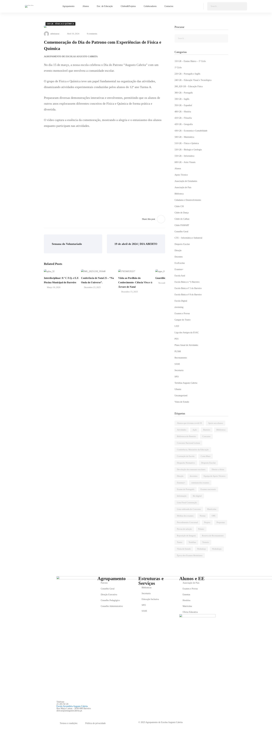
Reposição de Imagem (186, 535)
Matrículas (211, 509)
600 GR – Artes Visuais (185, 162)
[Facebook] (57, 714)
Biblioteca (179, 194)
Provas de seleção (184, 529)
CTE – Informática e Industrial (188, 238)
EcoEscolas (180, 263)
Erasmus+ (179, 269)
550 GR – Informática (184, 156)
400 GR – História (183, 111)
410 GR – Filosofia (183, 118)
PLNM (178, 351)
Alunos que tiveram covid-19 (189, 423)
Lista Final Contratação (187, 502)
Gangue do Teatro (182, 320)
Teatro (179, 542)
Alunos (178, 168)
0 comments (92, 33)
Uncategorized (181, 395)
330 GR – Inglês (182, 99)
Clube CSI (179, 206)
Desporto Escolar (182, 244)
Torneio (205, 542)
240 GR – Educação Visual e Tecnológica (193, 80)
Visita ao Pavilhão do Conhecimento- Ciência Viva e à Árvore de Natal (135, 282)
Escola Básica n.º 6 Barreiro (187, 282)
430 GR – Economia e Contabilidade (191, 131)
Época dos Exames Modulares (189, 555)
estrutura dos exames (200, 482)
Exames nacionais (208, 489)
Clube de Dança (182, 212)
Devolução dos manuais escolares (191, 469)
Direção (178, 250)
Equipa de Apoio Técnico (214, 476)
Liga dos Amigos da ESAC (187, 332)
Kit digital (197, 496)
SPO (177, 376)
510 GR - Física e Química (60, 24)
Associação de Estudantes (186, 181)
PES (176, 339)
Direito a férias (218, 469)
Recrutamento (181, 358)
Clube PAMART (182, 225)
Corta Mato (205, 456)
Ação (195, 430)
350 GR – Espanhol (183, 105)
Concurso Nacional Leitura (188, 443)
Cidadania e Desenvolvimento (188, 200)
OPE (213, 516)
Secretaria (179, 370)
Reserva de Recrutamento (213, 535)
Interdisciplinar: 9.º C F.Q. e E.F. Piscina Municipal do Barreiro (61, 280)
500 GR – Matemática (184, 137)
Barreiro (206, 430)
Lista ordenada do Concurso (189, 509)
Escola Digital (181, 301)
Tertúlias (192, 542)
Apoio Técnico (181, 175)
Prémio (201, 529)
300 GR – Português (184, 93)
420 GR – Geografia (184, 124)
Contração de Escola (185, 456)
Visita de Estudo (182, 402)
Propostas (221, 522)
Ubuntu (178, 389)
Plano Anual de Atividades (186, 345)
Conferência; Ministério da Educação (193, 449)
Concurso (206, 436)
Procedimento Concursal (187, 522)
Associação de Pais (183, 187)
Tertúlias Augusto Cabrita (186, 383)
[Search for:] (227, 6)
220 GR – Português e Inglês (187, 74)
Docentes (179, 257)
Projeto (207, 522)
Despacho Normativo (186, 463)
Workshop (201, 549)
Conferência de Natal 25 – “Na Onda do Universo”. (97, 280)
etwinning (179, 307)
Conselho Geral (181, 231)
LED (177, 326)
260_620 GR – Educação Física (189, 86)
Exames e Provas (182, 313)
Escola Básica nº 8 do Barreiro (188, 294)
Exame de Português (185, 489)
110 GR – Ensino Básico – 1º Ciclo (190, 61)
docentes (193, 476)
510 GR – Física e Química (187, 143)
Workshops (216, 549)
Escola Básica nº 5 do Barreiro (188, 288)
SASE (177, 364)
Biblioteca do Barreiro (186, 436)
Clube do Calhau (182, 219)
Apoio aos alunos (215, 423)
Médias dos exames (185, 516)
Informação (182, 496)
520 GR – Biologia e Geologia (188, 149)
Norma (202, 516)
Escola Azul (180, 275)
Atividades (181, 430)
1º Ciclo (178, 67)
